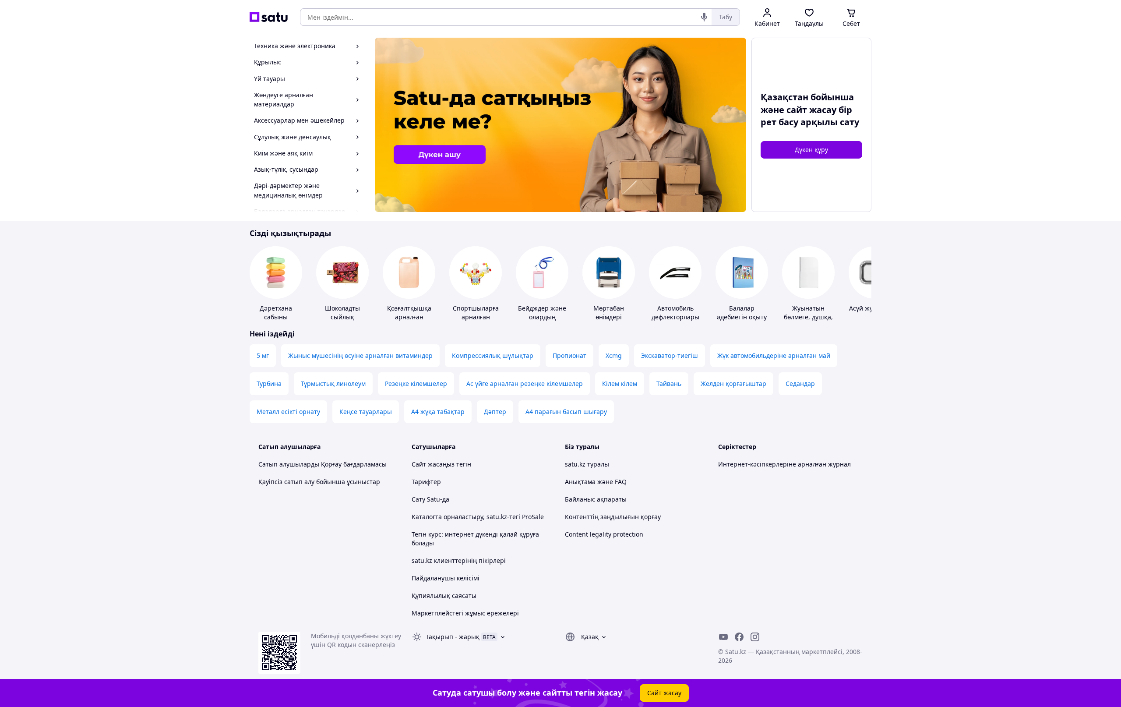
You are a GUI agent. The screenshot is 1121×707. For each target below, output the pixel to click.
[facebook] (739, 637)
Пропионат (569, 355)
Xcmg (614, 355)
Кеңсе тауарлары (365, 411)
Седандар (800, 383)
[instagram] (755, 637)
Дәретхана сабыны (276, 312)
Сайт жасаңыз (433, 464)
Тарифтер (426, 481)
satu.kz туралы (587, 464)
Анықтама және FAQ (596, 481)
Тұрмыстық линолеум (333, 383)
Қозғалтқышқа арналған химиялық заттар (409, 317)
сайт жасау (811, 110)
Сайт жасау (664, 693)
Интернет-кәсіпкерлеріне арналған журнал (784, 464)
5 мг (263, 355)
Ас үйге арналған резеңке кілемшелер (524, 383)
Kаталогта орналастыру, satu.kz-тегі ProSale (478, 517)
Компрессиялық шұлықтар (492, 355)
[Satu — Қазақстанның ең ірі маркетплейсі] (269, 17)
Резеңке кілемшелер (416, 383)
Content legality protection (604, 534)
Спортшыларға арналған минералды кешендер (476, 321)
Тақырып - (452, 637)
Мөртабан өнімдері (608, 312)
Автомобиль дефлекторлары (675, 312)
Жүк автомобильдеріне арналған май (773, 355)
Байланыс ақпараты (596, 499)
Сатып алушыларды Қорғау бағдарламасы (322, 464)
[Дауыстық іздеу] (704, 17)
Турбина (269, 383)
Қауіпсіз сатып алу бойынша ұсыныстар (319, 481)
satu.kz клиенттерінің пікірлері (459, 560)
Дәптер (495, 411)
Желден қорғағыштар (733, 383)
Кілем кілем (619, 383)
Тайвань (668, 383)
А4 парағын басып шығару (566, 411)
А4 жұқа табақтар (438, 411)
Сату (418, 499)
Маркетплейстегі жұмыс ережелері (465, 613)
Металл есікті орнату (288, 411)
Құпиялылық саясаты (444, 595)
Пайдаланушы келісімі (445, 578)
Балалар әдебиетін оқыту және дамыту (742, 317)
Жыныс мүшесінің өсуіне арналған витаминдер (360, 355)
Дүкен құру (811, 149)
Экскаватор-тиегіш (669, 355)
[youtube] (723, 637)
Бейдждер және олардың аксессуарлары (542, 317)
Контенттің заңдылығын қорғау (613, 517)
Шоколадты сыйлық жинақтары (342, 317)
